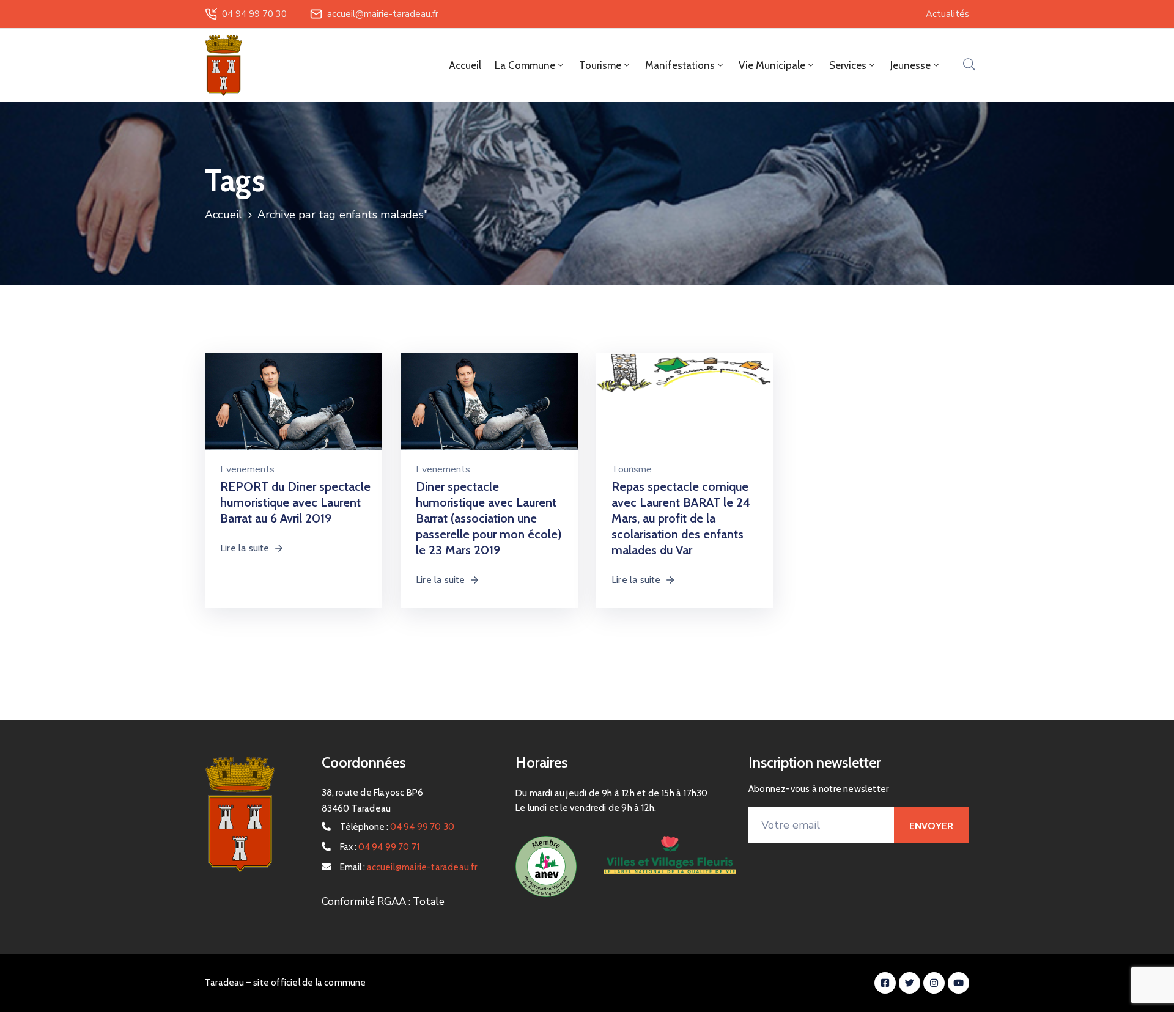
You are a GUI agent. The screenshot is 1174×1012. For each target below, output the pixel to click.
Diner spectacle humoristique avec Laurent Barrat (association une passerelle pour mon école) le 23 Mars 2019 (489, 518)
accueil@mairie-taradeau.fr (382, 14)
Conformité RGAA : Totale (383, 902)
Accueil (465, 65)
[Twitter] (909, 983)
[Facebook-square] (885, 983)
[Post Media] (293, 414)
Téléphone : (397, 826)
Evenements (247, 469)
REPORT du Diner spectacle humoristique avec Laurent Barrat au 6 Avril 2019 (295, 502)
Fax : (380, 847)
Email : (409, 867)
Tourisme (631, 469)
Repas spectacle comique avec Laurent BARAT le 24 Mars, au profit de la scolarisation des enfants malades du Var (680, 518)
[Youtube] (958, 983)
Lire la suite (245, 548)
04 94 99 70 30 (254, 14)
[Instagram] (934, 983)
